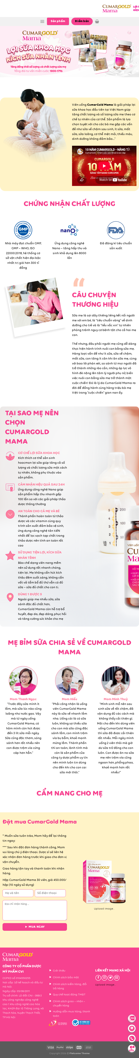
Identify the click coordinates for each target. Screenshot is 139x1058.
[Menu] (42, 21)
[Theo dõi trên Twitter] (110, 978)
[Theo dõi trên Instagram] (104, 978)
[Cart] (97, 21)
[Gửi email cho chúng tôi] (117, 978)
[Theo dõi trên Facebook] (98, 978)
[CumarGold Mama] (119, 9)
